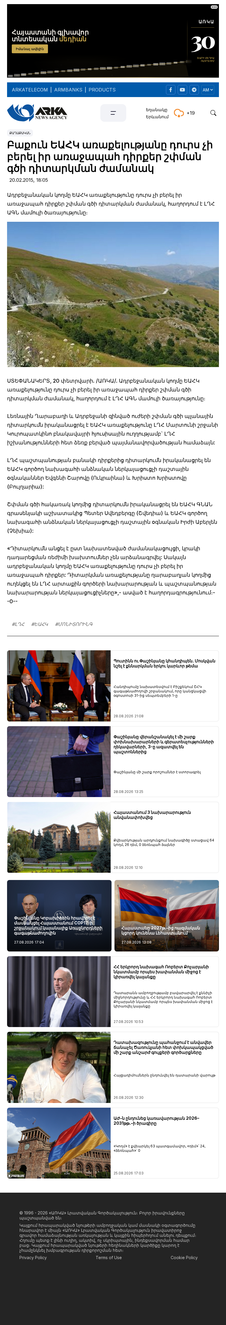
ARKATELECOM (30, 90)
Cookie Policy (184, 1257)
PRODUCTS (102, 90)
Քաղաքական (20, 133)
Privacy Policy (33, 1257)
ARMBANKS (68, 90)
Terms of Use (109, 1257)
